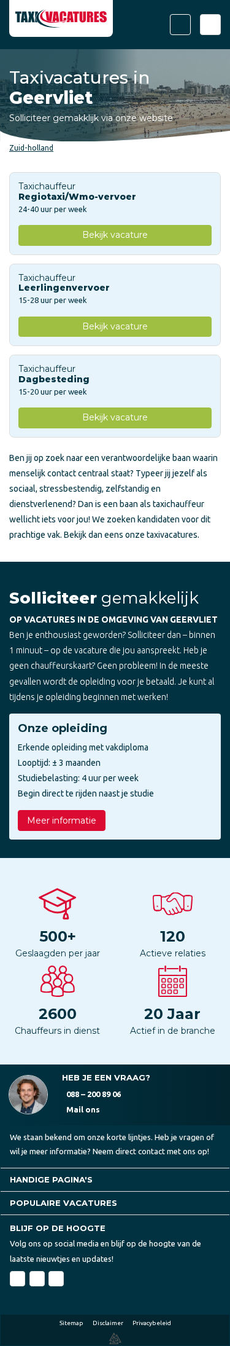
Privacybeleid (151, 1323)
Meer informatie (61, 820)
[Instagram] (56, 1278)
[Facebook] (17, 1278)
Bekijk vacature (115, 234)
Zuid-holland (31, 148)
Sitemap (71, 1323)
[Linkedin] (37, 1278)
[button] (115, 1179)
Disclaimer (108, 1323)
